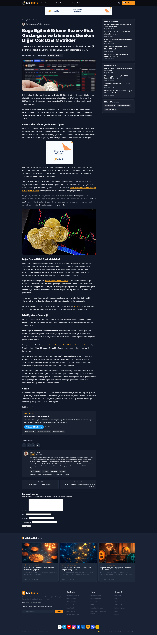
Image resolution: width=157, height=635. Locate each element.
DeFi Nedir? (93, 602)
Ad (23, 514)
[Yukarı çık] (153, 632)
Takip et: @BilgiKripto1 (34, 427)
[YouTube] (69, 627)
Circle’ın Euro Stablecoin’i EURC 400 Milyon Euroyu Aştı (117, 33)
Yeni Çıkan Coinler (72, 605)
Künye (116, 598)
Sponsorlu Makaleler (73, 614)
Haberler (44, 3)
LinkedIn (62, 471)
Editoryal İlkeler (30, 431)
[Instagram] (74, 627)
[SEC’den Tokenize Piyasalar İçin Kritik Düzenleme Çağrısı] (40, 553)
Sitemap (116, 614)
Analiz (62, 3)
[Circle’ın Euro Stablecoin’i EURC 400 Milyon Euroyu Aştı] (78, 553)
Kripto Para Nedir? (95, 595)
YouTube (45, 471)
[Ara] (119, 3)
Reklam (116, 611)
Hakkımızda (117, 595)
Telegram (37, 471)
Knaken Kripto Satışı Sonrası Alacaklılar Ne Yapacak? (118, 69)
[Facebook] (78, 627)
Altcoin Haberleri (71, 602)
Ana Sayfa (25, 20)
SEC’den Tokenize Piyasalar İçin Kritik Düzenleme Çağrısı (117, 25)
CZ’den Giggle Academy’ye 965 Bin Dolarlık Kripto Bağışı (116, 77)
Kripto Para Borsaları (96, 608)
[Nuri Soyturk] (23, 24)
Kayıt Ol (59, 611)
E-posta (25, 518)
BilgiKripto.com (31, 631)
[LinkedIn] (83, 627)
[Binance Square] (97, 627)
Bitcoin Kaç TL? (71, 611)
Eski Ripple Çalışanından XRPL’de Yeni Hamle (117, 84)
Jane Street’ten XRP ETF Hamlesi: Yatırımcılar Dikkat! (116, 55)
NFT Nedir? (93, 605)
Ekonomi (54, 3)
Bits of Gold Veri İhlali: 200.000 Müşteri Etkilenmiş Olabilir (118, 92)
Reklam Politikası (58, 431)
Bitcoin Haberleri (71, 598)
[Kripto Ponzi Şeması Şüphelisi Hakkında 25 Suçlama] (117, 553)
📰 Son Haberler (128, 3)
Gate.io (77, 306)
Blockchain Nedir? (95, 598)
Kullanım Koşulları (119, 608)
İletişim (116, 602)
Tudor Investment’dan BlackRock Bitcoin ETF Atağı (116, 48)
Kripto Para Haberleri (35, 20)
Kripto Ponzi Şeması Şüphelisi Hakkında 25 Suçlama (118, 40)
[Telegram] (64, 627)
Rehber (79, 3)
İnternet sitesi (26, 522)
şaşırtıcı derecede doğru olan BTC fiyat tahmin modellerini (65, 345)
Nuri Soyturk (30, 24)
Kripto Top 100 (71, 608)
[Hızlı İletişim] (88, 627)
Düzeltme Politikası (44, 431)
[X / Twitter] (60, 627)
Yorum (25, 510)
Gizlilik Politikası (119, 605)
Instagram (54, 471)
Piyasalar (71, 3)
